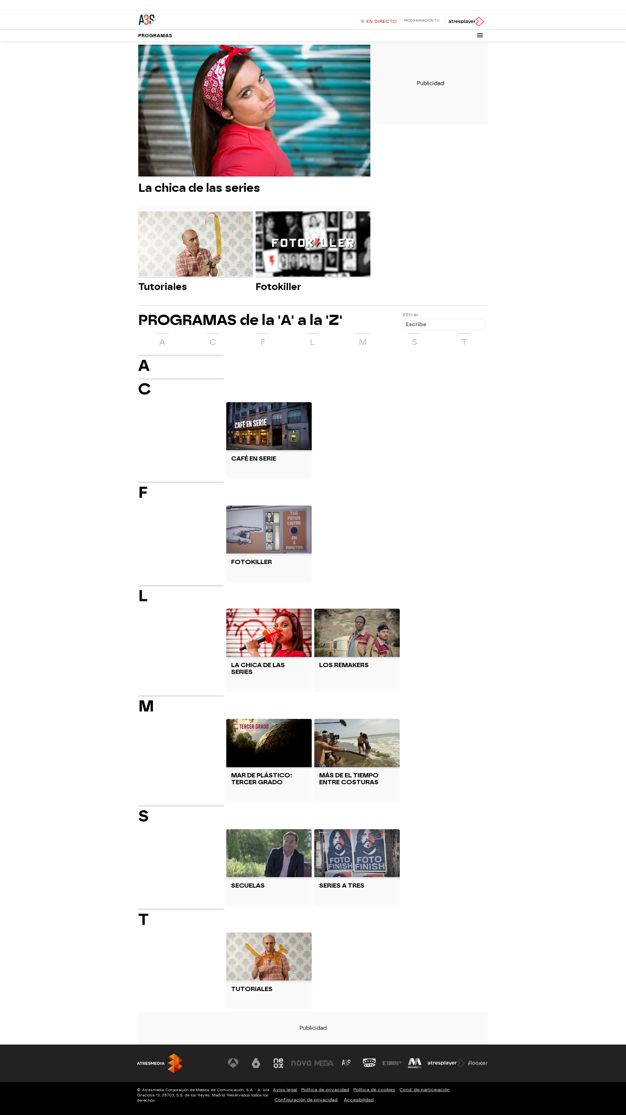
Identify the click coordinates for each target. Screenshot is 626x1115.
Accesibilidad (359, 1099)
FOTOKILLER (251, 561)
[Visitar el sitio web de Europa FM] (392, 1063)
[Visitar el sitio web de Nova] (301, 1063)
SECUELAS (248, 885)
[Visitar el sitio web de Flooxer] (477, 1063)
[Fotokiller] (313, 244)
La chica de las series (199, 188)
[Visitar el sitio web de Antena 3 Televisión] (233, 1063)
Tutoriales (162, 286)
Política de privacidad (325, 1089)
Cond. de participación (424, 1089)
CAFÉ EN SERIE (253, 458)
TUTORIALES (252, 988)
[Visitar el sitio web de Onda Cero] (369, 1063)
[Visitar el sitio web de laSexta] (256, 1063)
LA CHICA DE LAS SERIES (258, 668)
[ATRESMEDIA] (160, 1063)
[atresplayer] (466, 21)
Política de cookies (374, 1089)
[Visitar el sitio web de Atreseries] (346, 1063)
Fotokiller (278, 286)
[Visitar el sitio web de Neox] (278, 1063)
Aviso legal (285, 1089)
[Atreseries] (179, 19)
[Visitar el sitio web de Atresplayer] (446, 1063)
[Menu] (480, 35)
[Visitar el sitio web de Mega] (324, 1063)
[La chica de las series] (254, 111)
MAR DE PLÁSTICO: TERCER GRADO (261, 779)
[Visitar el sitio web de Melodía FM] (415, 1063)
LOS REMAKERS (344, 665)
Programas (155, 35)
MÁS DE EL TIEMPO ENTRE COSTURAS (349, 779)
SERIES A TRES (342, 885)
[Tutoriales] (195, 244)
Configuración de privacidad (306, 1099)
